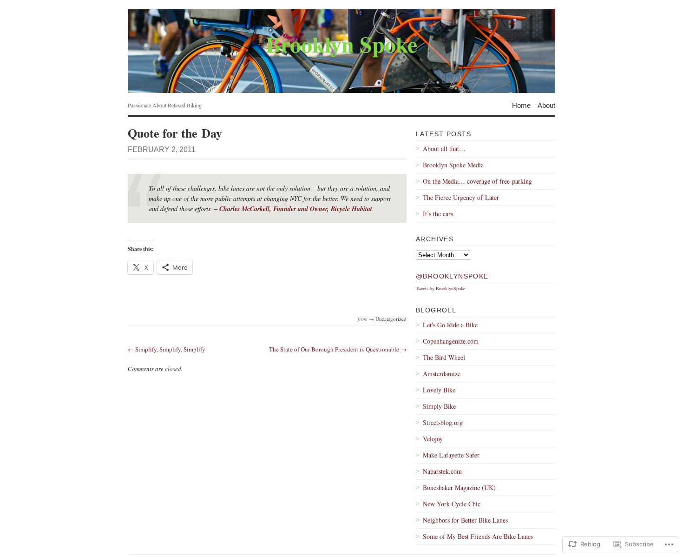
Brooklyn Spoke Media (453, 164)
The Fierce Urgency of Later (461, 197)
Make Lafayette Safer (451, 455)
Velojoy (433, 438)
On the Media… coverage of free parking (477, 181)
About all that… (444, 148)
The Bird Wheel (444, 357)
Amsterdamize (441, 373)
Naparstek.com (442, 471)
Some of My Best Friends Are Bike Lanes (478, 536)
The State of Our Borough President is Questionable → (338, 349)
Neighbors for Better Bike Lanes (465, 520)
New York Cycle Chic (451, 503)
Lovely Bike (439, 389)
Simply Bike (439, 406)
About (546, 105)
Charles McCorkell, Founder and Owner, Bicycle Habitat (295, 208)
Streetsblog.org (443, 422)
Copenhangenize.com (451, 341)
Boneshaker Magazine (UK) (459, 487)
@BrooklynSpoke (452, 276)
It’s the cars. (439, 213)
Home (521, 105)
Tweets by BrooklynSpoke (440, 288)
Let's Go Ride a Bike (450, 324)
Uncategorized (391, 318)
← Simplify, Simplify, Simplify (166, 349)
